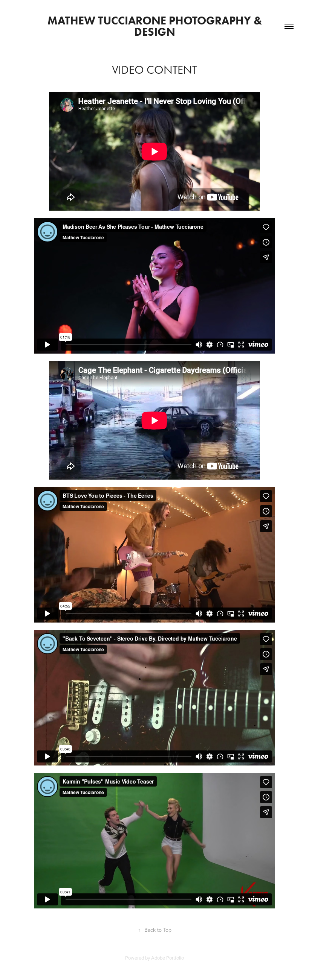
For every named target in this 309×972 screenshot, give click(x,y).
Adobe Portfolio (167, 957)
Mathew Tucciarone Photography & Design (156, 26)
